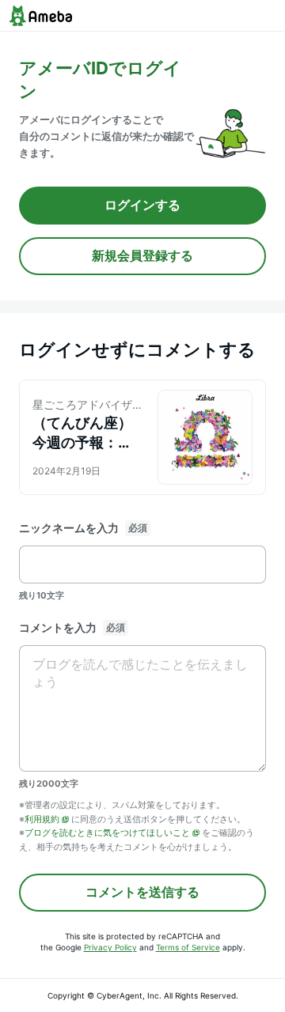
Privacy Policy (110, 947)
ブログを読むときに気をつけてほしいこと (107, 832)
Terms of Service (188, 947)
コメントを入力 (58, 627)
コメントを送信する (143, 892)
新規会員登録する (142, 255)
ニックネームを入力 (69, 527)
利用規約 (42, 819)
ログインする (142, 205)
